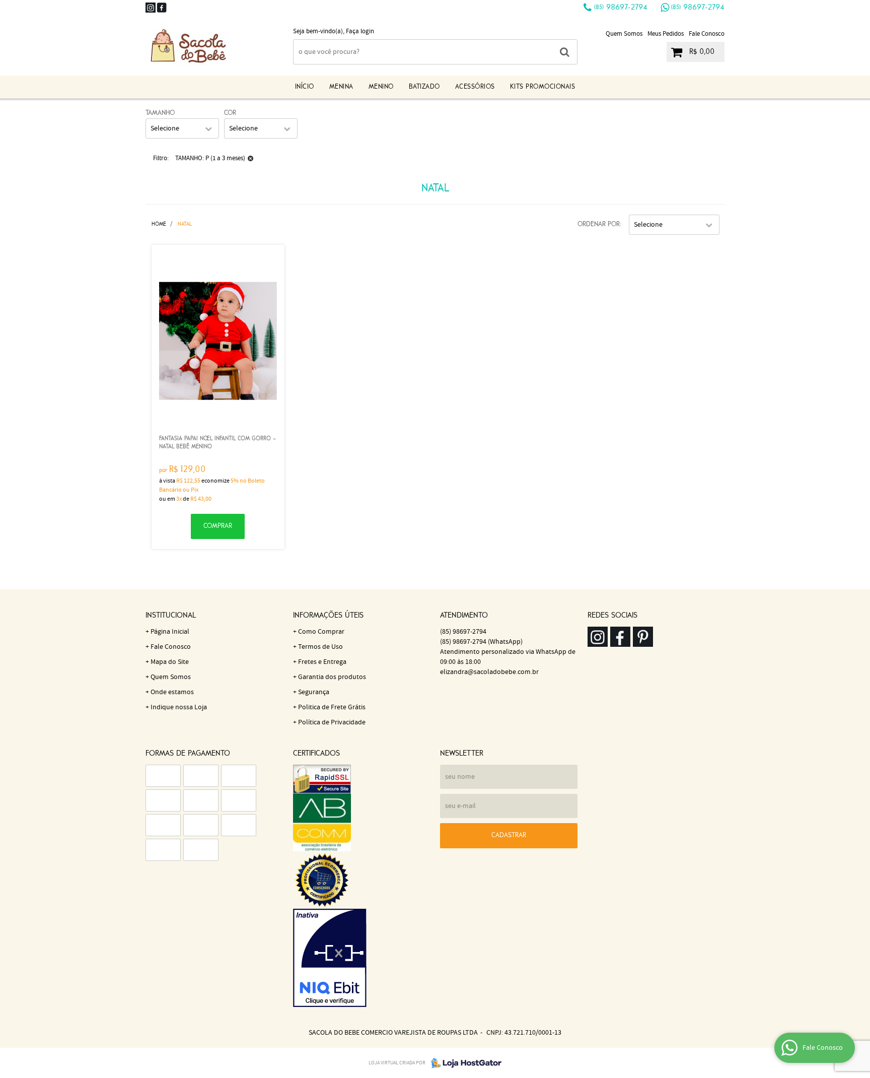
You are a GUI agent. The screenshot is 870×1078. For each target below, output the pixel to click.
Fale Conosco (706, 34)
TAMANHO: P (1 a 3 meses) (210, 158)
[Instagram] (151, 8)
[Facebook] (162, 8)
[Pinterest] (643, 637)
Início (304, 87)
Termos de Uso (320, 646)
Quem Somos (624, 34)
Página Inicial (170, 631)
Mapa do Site (170, 661)
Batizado (424, 87)
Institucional (171, 616)
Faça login (360, 31)
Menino (381, 87)
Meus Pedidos (665, 34)
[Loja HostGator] (463, 1063)
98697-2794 (620, 8)
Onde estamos (172, 692)
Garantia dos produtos (332, 677)
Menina (341, 87)
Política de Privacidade (332, 722)
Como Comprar (321, 631)
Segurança (313, 692)
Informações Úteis (328, 616)
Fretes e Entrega (322, 661)
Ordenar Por (598, 224)
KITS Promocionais (542, 87)
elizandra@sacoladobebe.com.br (489, 672)
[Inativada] (361, 958)
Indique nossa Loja (179, 707)
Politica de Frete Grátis (332, 707)
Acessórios (475, 87)
